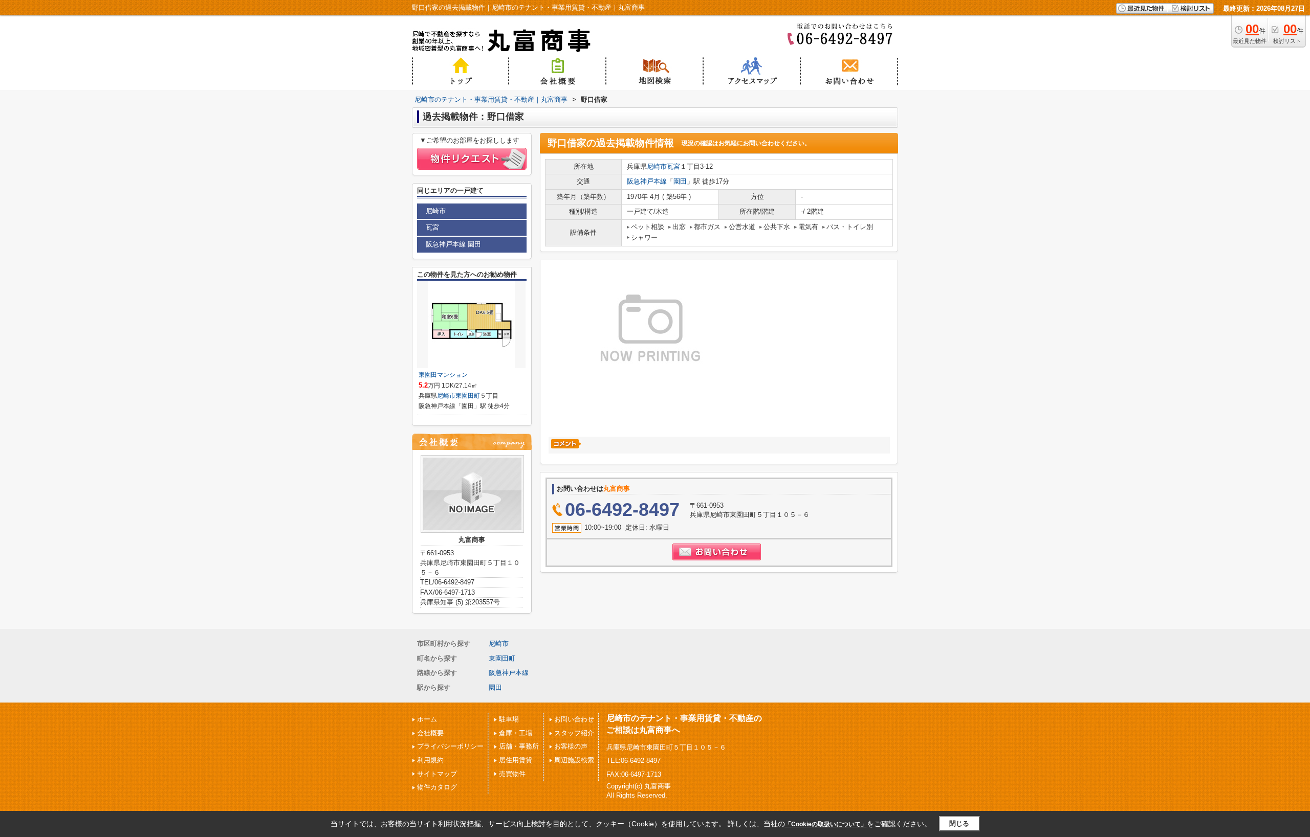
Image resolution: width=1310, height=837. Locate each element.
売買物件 (512, 774)
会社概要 (430, 733)
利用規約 (430, 760)
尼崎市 (657, 166)
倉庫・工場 (515, 733)
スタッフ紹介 (574, 733)
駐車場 (509, 719)
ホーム (427, 719)
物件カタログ (437, 787)
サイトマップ (437, 774)
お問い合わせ (574, 719)
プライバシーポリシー (450, 746)
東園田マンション (443, 374)
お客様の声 (570, 746)
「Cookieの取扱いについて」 (826, 824)
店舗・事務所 (519, 746)
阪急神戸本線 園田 (453, 244)
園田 (680, 181)
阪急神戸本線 (647, 181)
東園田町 (467, 395)
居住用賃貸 (515, 760)
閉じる (959, 823)
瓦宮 (673, 166)
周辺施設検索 (574, 760)
